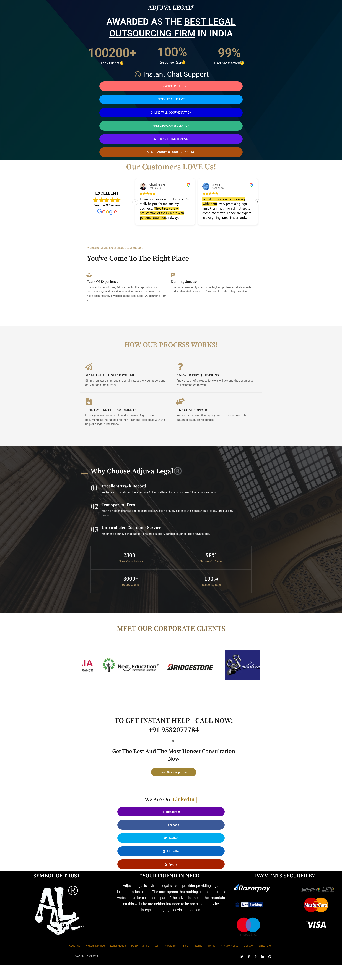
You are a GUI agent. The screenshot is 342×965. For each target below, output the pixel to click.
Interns (198, 945)
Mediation (171, 945)
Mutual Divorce (95, 945)
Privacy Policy (229, 945)
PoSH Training (140, 945)
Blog (185, 945)
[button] (257, 202)
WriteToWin (266, 945)
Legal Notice (118, 945)
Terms (211, 945)
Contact (248, 945)
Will (157, 945)
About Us (74, 945)
